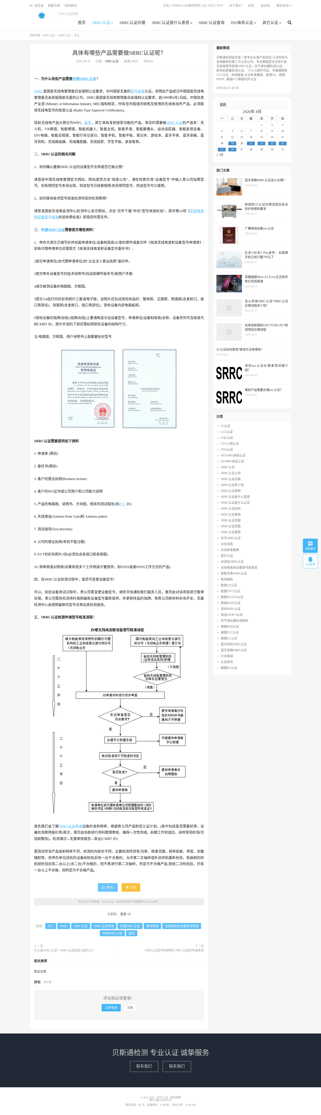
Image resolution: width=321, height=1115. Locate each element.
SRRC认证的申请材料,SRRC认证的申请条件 (174, 950)
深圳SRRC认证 (231, 608)
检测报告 (227, 579)
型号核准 (138, 91)
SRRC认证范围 (231, 526)
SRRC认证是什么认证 (235, 502)
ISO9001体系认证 (232, 461)
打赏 (132, 887)
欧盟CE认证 (229, 585)
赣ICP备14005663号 (160, 1100)
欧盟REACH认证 (232, 597)
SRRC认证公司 (231, 473)
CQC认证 (227, 437)
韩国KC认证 (229, 667)
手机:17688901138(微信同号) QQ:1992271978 (193, 5)
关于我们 (235, 5)
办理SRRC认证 (84, 79)
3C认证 (225, 426)
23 (272, 143)
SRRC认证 (41, 15)
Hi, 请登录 (36, 5)
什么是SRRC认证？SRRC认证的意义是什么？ (64, 950)
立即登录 (111, 1007)
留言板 (265, 5)
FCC (122, 504)
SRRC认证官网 (231, 490)
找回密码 (70, 5)
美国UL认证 (229, 638)
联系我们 (144, 1066)
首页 (82, 23)
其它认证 (270, 23)
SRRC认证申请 (70, 826)
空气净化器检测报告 (234, 620)
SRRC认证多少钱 (232, 485)
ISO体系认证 (242, 23)
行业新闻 (227, 656)
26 (232, 149)
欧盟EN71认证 (230, 591)
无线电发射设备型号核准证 (239, 567)
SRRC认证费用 (231, 532)
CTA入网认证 (230, 443)
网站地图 (175, 1097)
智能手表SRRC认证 (234, 573)
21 (251, 143)
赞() (110, 887)
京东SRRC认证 (231, 538)
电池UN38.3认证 (232, 614)
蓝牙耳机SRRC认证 (234, 644)
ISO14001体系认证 (233, 455)
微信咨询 (282, 5)
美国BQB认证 (230, 626)
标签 (251, 5)
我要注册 (54, 5)
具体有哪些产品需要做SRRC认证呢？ (119, 53)
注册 (130, 1007)
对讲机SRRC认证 (232, 561)
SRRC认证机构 (231, 508)
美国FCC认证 (230, 632)
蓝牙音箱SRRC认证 (234, 650)
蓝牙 (87, 123)
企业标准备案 (230, 549)
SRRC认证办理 (132, 23)
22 (261, 143)
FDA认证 (227, 449)
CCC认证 (227, 432)
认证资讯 (227, 662)
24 (282, 143)
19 (232, 143)
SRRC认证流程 (231, 520)
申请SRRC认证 (53, 230)
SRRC (38, 91)
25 (222, 149)
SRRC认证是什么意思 (170, 23)
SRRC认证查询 (211, 23)
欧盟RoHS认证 (230, 603)
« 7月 (219, 154)
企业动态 (227, 544)
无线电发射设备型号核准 (181, 926)
